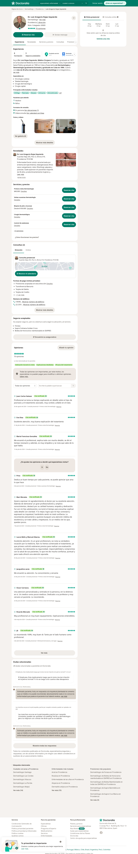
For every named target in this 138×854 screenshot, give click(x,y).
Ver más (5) (94, 800)
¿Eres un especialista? (114, 3)
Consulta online (109, 17)
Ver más (51, 653)
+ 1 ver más (20, 295)
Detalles (24, 191)
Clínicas (44, 826)
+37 (60, 93)
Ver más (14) (18, 790)
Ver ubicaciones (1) (31, 110)
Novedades (31, 42)
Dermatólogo (29, 9)
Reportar (58, 407)
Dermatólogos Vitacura (22, 779)
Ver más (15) (56, 790)
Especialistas (46, 824)
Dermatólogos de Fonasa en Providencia (105, 772)
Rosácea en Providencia (61, 776)
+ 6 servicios (18, 231)
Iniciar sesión (98, 3)
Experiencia (19, 42)
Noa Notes (77, 828)
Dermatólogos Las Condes (23, 776)
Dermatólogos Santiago (22, 772)
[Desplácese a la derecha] (76, 42)
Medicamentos (46, 831)
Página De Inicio (17, 9)
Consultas (60, 42)
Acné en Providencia (59, 772)
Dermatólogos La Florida (22, 783)
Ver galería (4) (20, 136)
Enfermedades (46, 836)
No (47, 467)
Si (42, 467)
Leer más (24, 849)
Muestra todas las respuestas (44, 746)
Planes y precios (76, 824)
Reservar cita (69, 190)
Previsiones (71, 42)
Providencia (40, 9)
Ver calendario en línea (35, 113)
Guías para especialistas (79, 831)
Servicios (44, 833)
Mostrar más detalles (45, 143)
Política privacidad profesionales (24, 831)
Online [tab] (28, 250)
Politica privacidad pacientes (22, 828)
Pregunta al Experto (48, 828)
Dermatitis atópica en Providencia (65, 787)
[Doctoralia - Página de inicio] (24, 3)
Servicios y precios (46, 42)
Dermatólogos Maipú (21, 787)
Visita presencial (91, 17)
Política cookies (17, 833)
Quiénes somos (18, 836)
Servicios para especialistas (80, 826)
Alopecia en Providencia (61, 783)
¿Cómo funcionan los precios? (27, 237)
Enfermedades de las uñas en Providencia (68, 779)
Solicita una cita (103, 39)
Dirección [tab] (18, 250)
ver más (16, 72)
